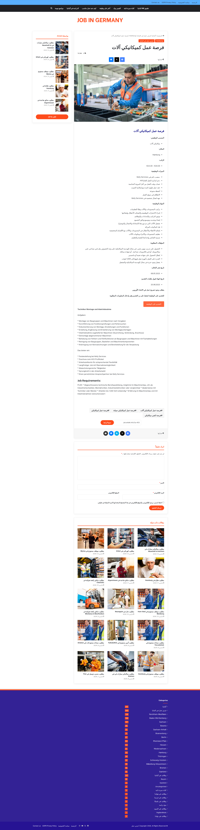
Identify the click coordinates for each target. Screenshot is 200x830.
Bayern (163, 779)
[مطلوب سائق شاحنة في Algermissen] (121, 567)
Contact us (155, 2)
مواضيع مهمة (59, 8)
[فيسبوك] (122, 59)
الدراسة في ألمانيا (73, 8)
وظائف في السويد (160, 809)
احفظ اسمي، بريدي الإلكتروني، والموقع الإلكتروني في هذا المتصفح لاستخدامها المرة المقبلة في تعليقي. (130, 503)
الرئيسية (194, 2)
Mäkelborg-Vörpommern (156, 764)
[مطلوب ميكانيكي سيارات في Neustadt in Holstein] (151, 537)
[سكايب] (116, 433)
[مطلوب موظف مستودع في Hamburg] (151, 661)
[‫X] (116, 59)
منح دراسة (162, 805)
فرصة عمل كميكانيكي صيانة (124, 410)
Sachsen (162, 722)
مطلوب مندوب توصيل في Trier (93, 674)
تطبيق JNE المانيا (143, 8)
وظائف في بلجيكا (160, 801)
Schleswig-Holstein (158, 760)
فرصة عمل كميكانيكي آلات (151, 410)
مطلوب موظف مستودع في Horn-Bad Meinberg (151, 612)
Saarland (162, 772)
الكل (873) (52, 117)
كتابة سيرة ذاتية (129, 8)
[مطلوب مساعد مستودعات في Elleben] (91, 630)
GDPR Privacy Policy (169, 2)
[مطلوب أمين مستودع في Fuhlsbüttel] (121, 630)
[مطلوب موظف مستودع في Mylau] (91, 538)
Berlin (163, 737)
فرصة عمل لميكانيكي (99, 410)
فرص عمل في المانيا (144, 36)
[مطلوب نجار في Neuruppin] (121, 599)
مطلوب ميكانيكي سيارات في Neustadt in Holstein (154, 550)
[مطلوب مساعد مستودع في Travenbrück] (151, 630)
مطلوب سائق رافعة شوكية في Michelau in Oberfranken (93, 612)
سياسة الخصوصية (183, 2)
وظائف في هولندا (160, 794)
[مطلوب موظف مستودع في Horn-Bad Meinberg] (151, 599)
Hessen (163, 745)
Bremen (163, 768)
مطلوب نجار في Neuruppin (124, 611)
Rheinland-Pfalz (159, 741)
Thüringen (162, 756)
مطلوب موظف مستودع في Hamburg (151, 674)
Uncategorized (160, 786)
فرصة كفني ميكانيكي (153, 415)
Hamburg (132, 36)
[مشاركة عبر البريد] (105, 433)
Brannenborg (161, 733)
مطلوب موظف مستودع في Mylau (92, 551)
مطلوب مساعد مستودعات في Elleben (91, 642)
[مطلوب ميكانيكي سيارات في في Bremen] (121, 661)
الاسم (161, 483)
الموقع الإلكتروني (113, 493)
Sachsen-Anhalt (159, 729)
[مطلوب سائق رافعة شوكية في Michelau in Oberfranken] (91, 599)
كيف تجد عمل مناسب (89, 8)
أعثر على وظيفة (105, 8)
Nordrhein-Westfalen (157, 714)
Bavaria (163, 726)
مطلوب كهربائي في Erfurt (125, 551)
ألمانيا (154, 36)
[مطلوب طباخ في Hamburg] (151, 567)
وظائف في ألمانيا (160, 775)
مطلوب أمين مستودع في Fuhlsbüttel (121, 642)
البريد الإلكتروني (158, 493)
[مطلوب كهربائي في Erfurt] (121, 538)
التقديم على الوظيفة (153, 304)
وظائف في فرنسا (160, 798)
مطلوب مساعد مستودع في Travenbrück (155, 643)
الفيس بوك (117, 8)
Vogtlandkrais (161, 812)
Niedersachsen (160, 749)
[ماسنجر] (111, 59)
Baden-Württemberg (157, 718)
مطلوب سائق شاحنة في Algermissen (121, 580)
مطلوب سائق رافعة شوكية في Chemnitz (93, 581)
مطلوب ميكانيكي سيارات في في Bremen (123, 675)
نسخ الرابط (107, 423)
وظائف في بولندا (160, 816)
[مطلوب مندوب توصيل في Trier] (91, 661)
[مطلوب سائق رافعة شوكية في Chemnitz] (91, 567)
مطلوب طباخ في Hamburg (154, 580)
